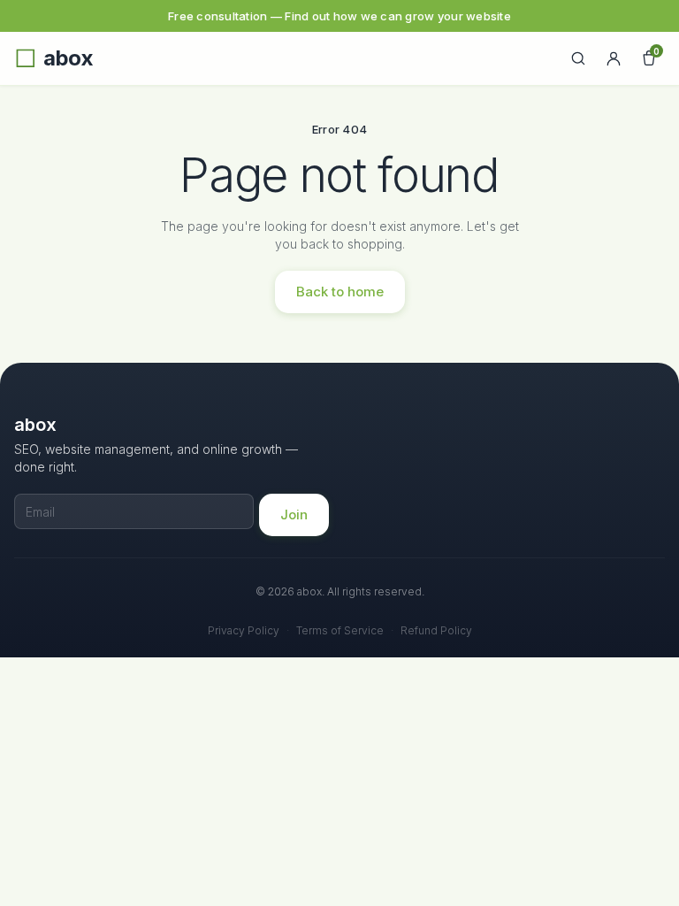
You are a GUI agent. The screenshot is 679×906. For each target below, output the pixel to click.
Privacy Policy (243, 630)
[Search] (578, 58)
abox (68, 58)
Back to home (340, 291)
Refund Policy (436, 630)
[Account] (613, 58)
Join (294, 514)
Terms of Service (340, 630)
